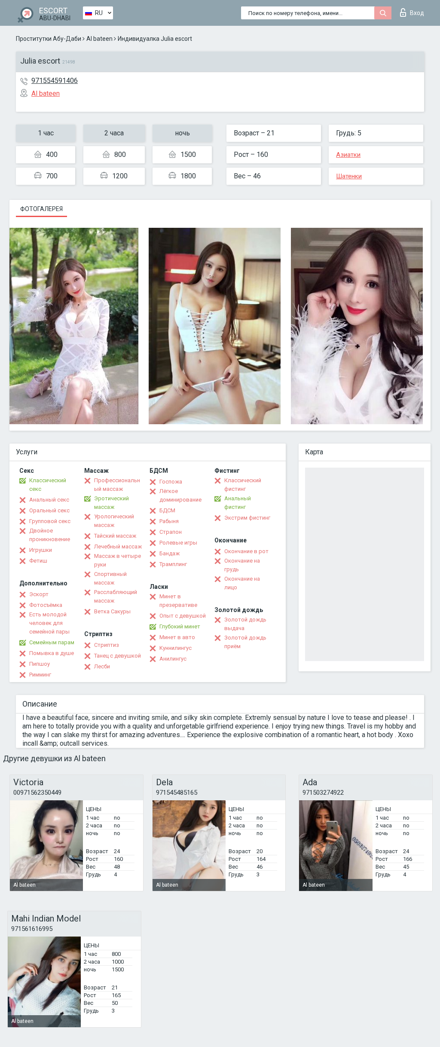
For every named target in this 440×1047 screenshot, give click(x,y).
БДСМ (167, 510)
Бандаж (169, 553)
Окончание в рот (246, 551)
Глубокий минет (179, 626)
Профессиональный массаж (117, 484)
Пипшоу (39, 664)
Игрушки (40, 550)
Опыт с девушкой (182, 615)
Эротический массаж (111, 502)
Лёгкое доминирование (180, 495)
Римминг (40, 674)
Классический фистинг (242, 484)
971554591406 (54, 81)
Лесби (102, 666)
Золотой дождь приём (245, 641)
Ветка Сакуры (112, 611)
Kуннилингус (175, 648)
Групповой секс (49, 521)
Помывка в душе (51, 653)
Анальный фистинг (237, 502)
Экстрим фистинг (247, 517)
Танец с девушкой (117, 655)
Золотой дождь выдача (245, 623)
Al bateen (99, 38)
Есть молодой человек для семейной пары (49, 623)
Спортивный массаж (110, 578)
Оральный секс (49, 510)
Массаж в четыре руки (117, 560)
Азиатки (348, 155)
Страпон (170, 532)
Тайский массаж (115, 536)
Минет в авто (177, 637)
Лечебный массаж (118, 546)
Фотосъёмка (45, 605)
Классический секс (47, 484)
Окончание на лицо (242, 583)
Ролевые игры (178, 542)
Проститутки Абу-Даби (48, 38)
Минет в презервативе (178, 600)
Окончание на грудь (242, 564)
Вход (417, 12)
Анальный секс (49, 499)
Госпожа (170, 481)
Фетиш (38, 560)
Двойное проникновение (49, 534)
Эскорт (39, 594)
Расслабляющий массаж (115, 596)
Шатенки (349, 176)
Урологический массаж (114, 520)
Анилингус (172, 658)
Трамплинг (173, 564)
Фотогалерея (41, 208)
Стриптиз (106, 645)
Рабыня (169, 521)
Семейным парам (51, 642)
